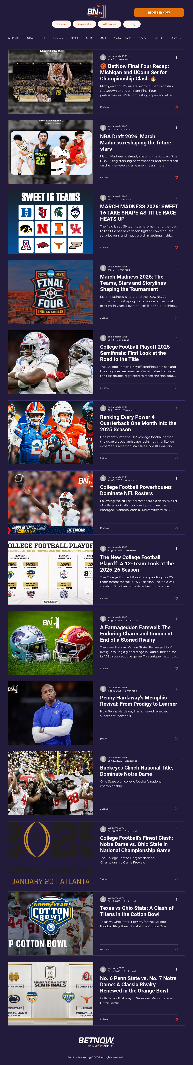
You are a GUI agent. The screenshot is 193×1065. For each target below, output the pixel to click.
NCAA (74, 38)
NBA (30, 38)
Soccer (143, 38)
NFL (43, 38)
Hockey (58, 38)
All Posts (13, 38)
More (174, 38)
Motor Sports (122, 38)
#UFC (159, 38)
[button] (84, 24)
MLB (89, 38)
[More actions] (177, 57)
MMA (103, 38)
